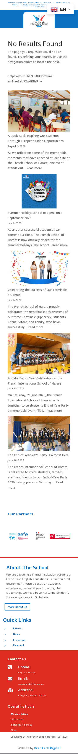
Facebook (18, 645)
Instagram (19, 640)
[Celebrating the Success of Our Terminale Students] (39, 269)
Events (17, 628)
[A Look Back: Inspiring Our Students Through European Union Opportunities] (39, 111)
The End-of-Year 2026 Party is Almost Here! (38, 455)
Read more (34, 168)
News (16, 634)
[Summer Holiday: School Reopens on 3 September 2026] (39, 192)
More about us (17, 607)
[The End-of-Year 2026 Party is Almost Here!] (39, 434)
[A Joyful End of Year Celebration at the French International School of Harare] (39, 354)
